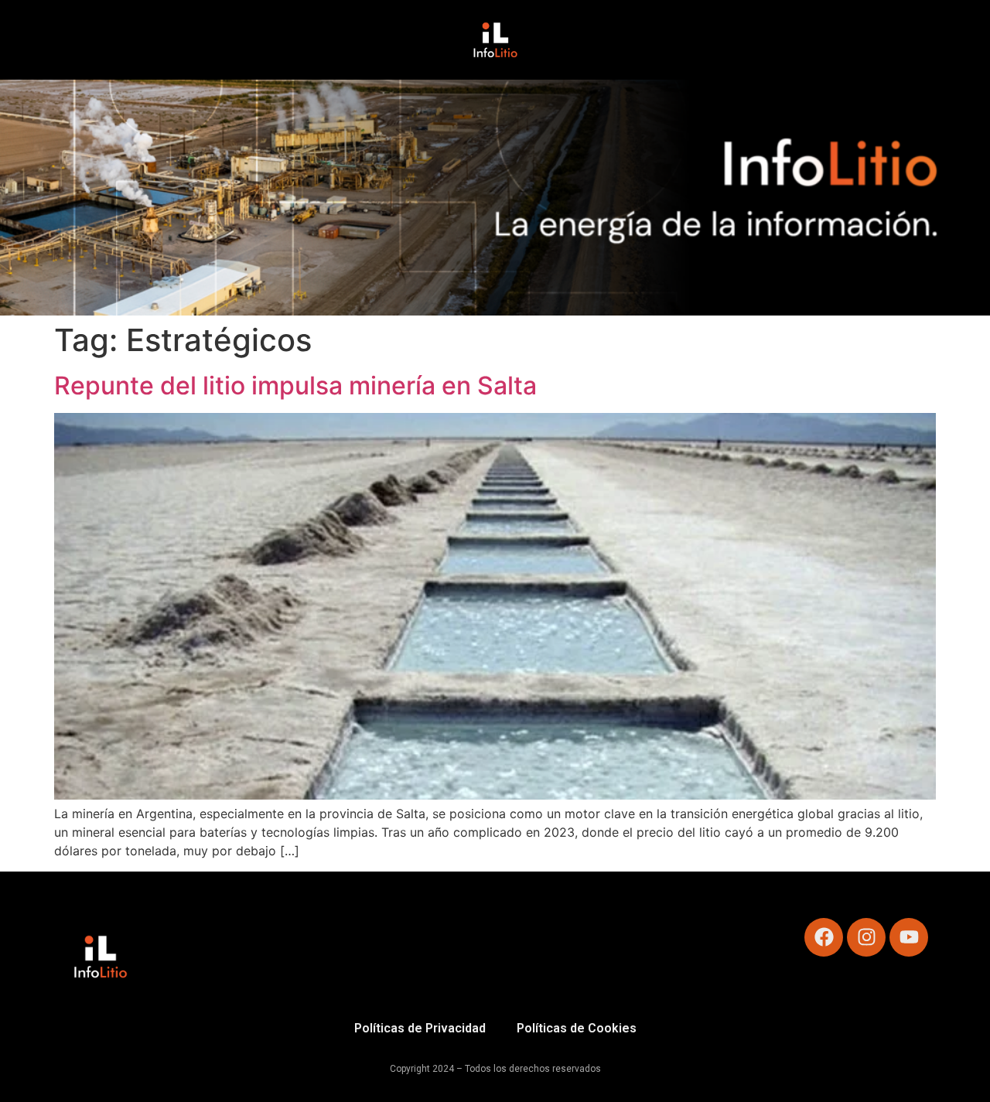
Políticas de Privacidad (420, 1028)
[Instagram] (866, 937)
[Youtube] (908, 937)
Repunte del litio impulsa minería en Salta (295, 385)
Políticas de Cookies (577, 1028)
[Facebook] (823, 937)
